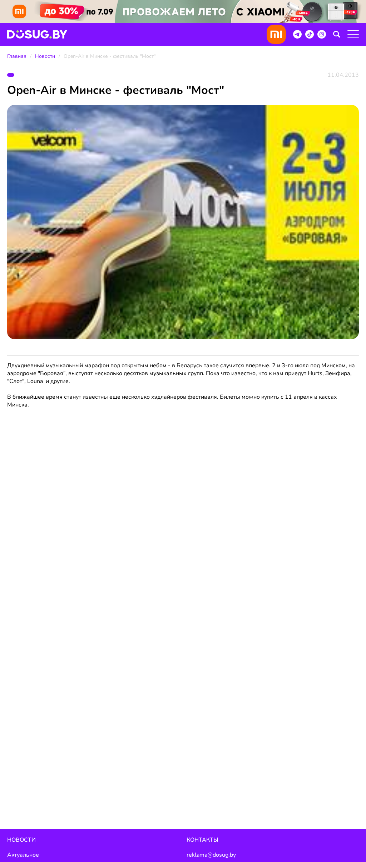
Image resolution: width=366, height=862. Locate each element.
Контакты (202, 840)
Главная (16, 56)
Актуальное (23, 855)
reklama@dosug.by (211, 855)
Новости (45, 56)
